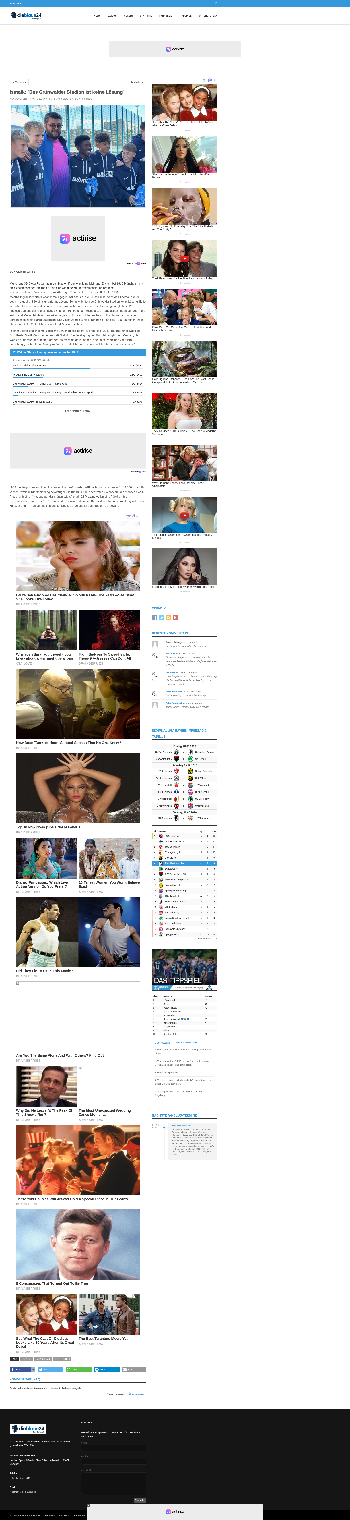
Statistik (146, 16)
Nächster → (137, 82)
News (97, 16)
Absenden (140, 1500)
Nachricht (87, 1470)
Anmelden (15, 4)
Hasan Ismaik (43, 1359)
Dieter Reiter (62, 1359)
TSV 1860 (26, 1359)
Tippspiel (185, 16)
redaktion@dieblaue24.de (23, 1491)
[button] (22, 1369)
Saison (112, 16)
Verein (128, 16)
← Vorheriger (19, 82)
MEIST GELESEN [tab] (162, 1043)
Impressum (64, 1515)
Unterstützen (208, 16)
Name (84, 1442)
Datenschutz (80, 1515)
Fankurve (165, 16)
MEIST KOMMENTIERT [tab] (186, 1043)
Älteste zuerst (136, 1394)
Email (84, 1456)
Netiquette (50, 1515)
